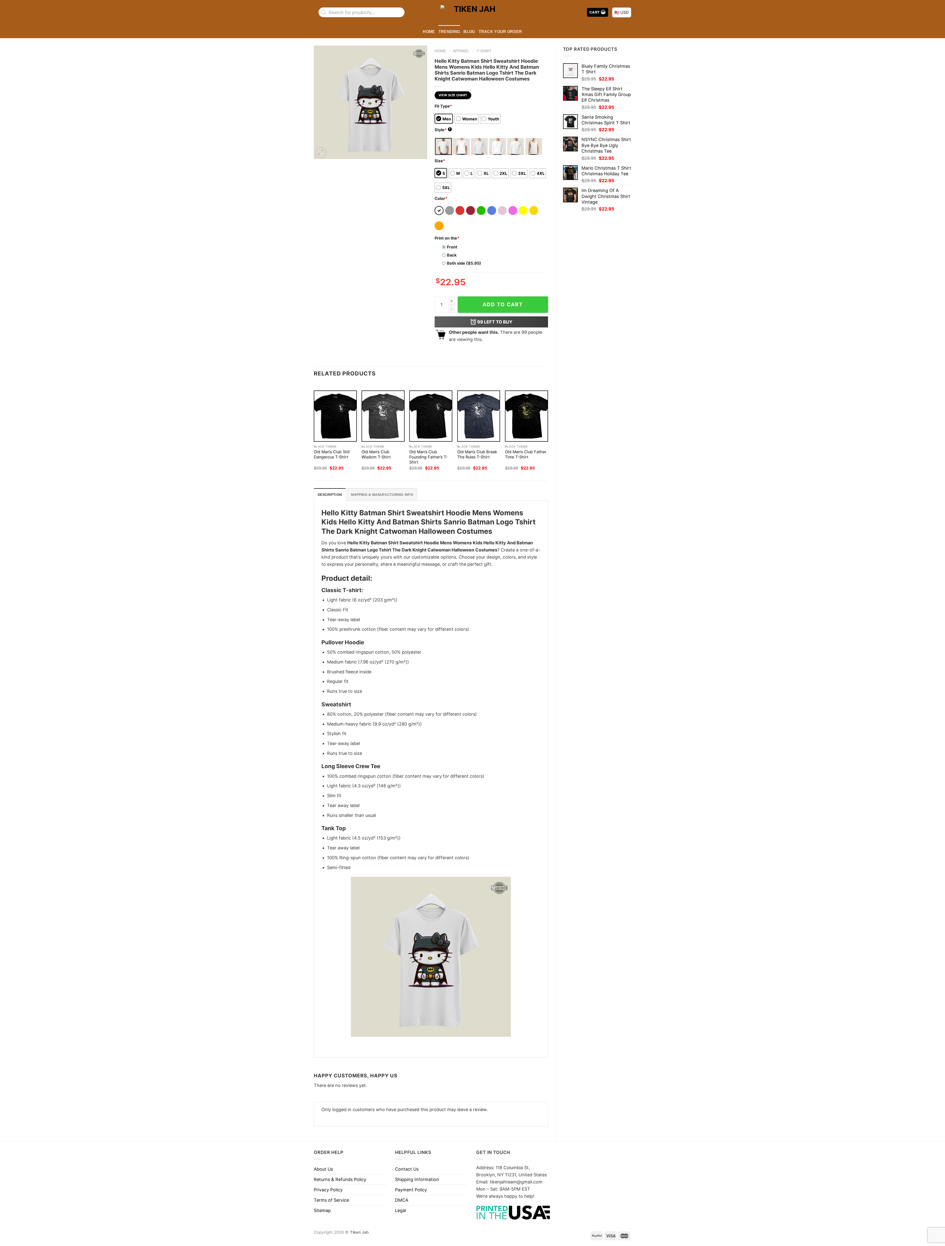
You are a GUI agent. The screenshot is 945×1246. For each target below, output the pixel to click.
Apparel (461, 51)
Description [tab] (330, 495)
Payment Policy (411, 1189)
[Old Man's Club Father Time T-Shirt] (526, 416)
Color (441, 198)
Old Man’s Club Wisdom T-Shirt (376, 454)
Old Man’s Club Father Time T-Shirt (525, 454)
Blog (469, 31)
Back (452, 255)
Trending (449, 31)
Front (452, 246)
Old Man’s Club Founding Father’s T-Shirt (428, 457)
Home (429, 31)
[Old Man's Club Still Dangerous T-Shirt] (335, 416)
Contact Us (407, 1169)
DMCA (401, 1200)
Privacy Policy (328, 1189)
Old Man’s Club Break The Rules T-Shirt (477, 454)
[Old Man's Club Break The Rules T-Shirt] (479, 416)
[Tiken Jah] (472, 12)
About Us (323, 1169)
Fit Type (443, 106)
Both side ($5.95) (464, 263)
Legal (400, 1210)
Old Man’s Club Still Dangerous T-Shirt (332, 454)
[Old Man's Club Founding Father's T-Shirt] (431, 416)
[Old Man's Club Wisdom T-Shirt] (383, 416)
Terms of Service (331, 1200)
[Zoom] (320, 152)
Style (443, 129)
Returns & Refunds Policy (340, 1179)
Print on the (447, 238)
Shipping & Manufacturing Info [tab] (382, 495)
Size (440, 160)
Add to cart (503, 304)
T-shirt (483, 51)
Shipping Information (417, 1179)
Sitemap (322, 1210)
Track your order (500, 31)
